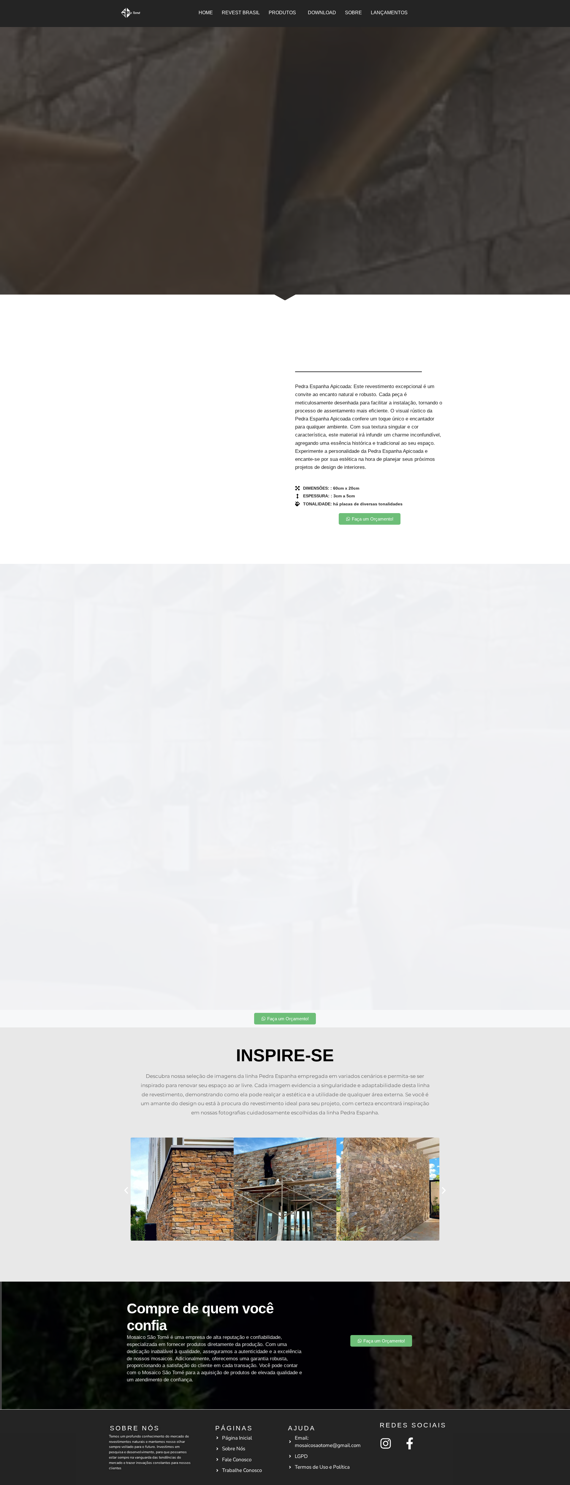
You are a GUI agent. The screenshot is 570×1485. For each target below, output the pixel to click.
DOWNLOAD (322, 12)
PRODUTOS (282, 12)
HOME (206, 12)
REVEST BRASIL (241, 12)
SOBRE (353, 12)
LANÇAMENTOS (389, 12)
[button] (283, 13)
